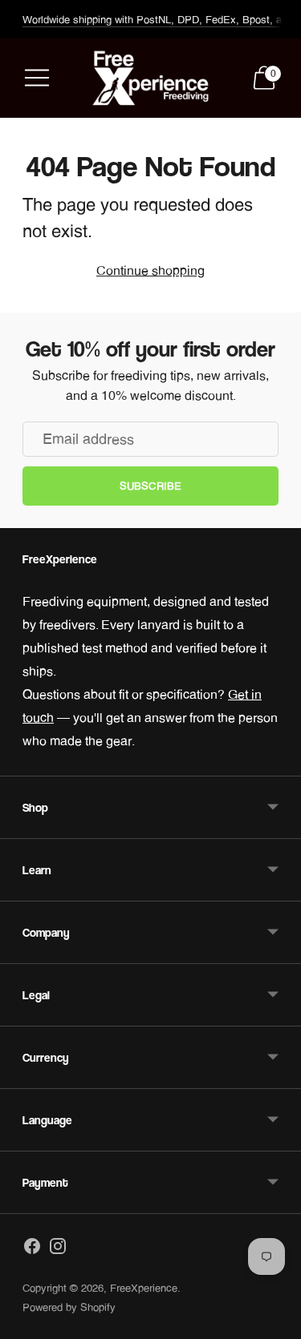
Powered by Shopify (69, 1307)
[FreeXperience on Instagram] (57, 1249)
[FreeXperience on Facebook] (32, 1249)
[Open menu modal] (36, 77)
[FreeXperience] (151, 78)
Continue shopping (150, 270)
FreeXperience (143, 1287)
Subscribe (150, 485)
